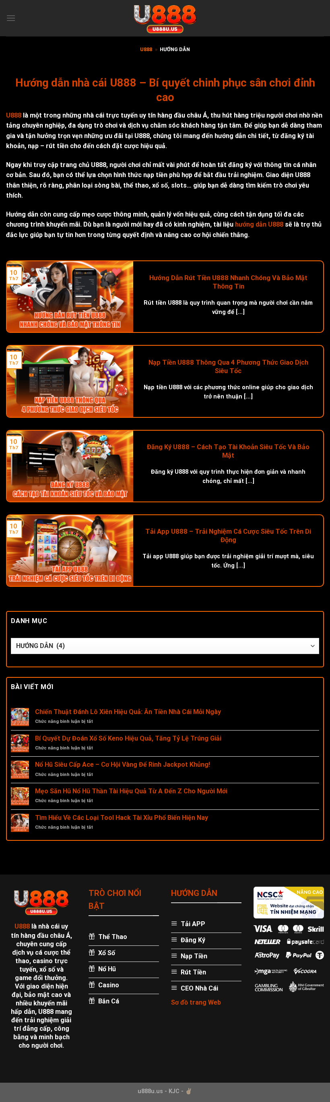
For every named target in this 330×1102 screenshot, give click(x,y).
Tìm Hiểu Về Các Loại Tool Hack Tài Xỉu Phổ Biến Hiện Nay (121, 817)
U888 (146, 49)
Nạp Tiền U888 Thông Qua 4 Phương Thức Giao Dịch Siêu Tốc (228, 367)
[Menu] (11, 18)
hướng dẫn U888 (259, 224)
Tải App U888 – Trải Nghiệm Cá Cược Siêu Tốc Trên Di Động (228, 536)
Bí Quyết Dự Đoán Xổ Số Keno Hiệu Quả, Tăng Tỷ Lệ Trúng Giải (128, 738)
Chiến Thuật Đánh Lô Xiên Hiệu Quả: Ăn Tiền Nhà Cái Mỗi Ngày (128, 712)
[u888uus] (165, 18)
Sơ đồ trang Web (196, 1002)
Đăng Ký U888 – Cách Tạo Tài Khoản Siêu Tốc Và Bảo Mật (228, 451)
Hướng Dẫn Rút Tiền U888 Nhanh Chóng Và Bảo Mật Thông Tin (228, 282)
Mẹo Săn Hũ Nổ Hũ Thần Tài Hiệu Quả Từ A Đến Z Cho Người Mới (131, 791)
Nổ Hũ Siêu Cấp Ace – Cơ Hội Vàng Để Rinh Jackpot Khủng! (122, 764)
